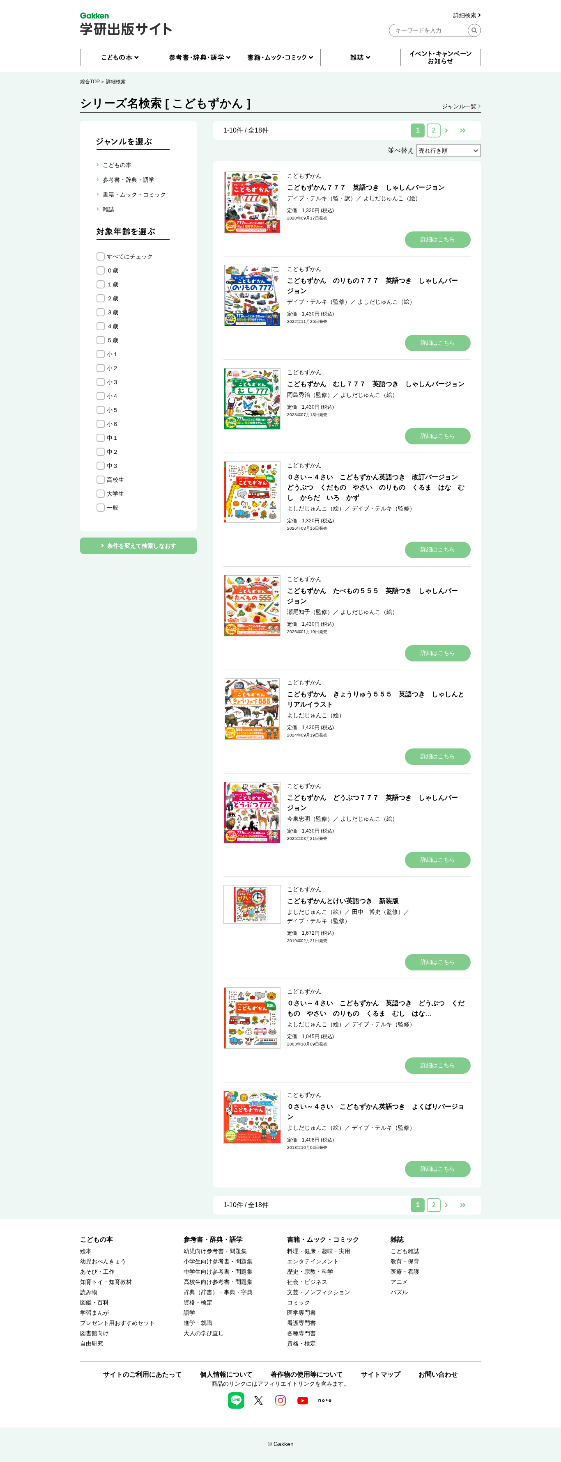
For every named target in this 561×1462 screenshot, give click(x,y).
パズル (399, 1292)
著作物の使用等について (307, 1374)
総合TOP (90, 82)
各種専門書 (301, 1333)
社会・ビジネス (307, 1282)
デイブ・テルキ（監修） (318, 301)
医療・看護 (405, 1272)
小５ (112, 410)
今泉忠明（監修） (310, 818)
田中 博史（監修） (378, 911)
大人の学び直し (204, 1333)
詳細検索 (465, 15)
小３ (112, 382)
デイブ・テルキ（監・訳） (321, 198)
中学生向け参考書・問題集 (218, 1272)
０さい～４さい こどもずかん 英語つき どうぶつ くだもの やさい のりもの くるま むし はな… (375, 1008)
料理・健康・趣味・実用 (318, 1251)
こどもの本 (96, 1239)
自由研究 (91, 1344)
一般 (112, 507)
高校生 (115, 479)
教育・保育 (405, 1261)
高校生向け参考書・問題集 (218, 1282)
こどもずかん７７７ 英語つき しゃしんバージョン (366, 187)
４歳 (112, 326)
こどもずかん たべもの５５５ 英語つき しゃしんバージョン (372, 595)
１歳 (112, 284)
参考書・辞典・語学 (213, 1239)
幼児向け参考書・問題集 (215, 1251)
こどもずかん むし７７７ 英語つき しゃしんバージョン (375, 383)
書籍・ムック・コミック (323, 1239)
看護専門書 (301, 1323)
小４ (112, 396)
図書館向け (94, 1333)
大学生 (115, 493)
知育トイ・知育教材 (106, 1282)
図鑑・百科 (94, 1303)
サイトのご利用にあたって (142, 1374)
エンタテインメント (313, 1261)
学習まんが (94, 1313)
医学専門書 (301, 1313)
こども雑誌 (405, 1251)
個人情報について (226, 1374)
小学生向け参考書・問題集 (218, 1261)
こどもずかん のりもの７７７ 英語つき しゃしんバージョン (372, 285)
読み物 (88, 1292)
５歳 (112, 340)
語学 (189, 1313)
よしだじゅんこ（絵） (392, 198)
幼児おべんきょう (103, 1261)
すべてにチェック (130, 256)
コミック (298, 1303)
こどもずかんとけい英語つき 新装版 (343, 900)
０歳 (112, 270)
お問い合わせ (438, 1374)
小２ (112, 368)
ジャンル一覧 (460, 106)
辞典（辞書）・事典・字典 (218, 1292)
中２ (112, 451)
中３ (112, 465)
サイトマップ (380, 1374)
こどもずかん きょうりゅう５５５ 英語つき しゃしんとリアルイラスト (375, 699)
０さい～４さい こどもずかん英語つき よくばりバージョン (375, 1111)
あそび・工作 (97, 1272)
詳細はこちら (438, 239)
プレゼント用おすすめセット (117, 1323)
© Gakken (281, 1444)
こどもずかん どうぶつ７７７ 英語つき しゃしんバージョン (372, 802)
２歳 (112, 298)
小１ (112, 354)
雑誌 (397, 1239)
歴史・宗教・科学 (310, 1272)
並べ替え (401, 150)
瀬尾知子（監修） (310, 612)
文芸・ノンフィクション (318, 1292)
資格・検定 (198, 1303)
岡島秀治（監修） (310, 394)
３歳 (112, 312)
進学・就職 (198, 1323)
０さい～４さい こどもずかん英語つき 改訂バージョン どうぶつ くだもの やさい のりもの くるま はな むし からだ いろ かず (375, 487)
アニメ (399, 1282)
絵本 (86, 1251)
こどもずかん (304, 175)
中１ (112, 438)
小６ (112, 424)
